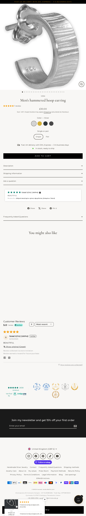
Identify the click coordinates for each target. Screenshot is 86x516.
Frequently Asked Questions (15, 217)
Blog (61, 475)
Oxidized (51, 123)
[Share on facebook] (4, 357)
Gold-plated (39, 123)
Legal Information (49, 475)
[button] (8, 106)
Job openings (70, 475)
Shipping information (12, 173)
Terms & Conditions (32, 475)
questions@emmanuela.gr (49, 498)
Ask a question (9, 181)
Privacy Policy (16, 475)
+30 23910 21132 (33, 498)
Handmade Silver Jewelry (17, 467)
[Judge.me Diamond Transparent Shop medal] (36, 386)
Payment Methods (58, 471)
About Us (22, 471)
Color (43, 118)
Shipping (47, 112)
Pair (47, 137)
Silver (33, 123)
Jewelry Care (11, 471)
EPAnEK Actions (42, 478)
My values (32, 471)
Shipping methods (71, 467)
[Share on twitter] (9, 358)
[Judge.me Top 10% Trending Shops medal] (55, 394)
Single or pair (43, 131)
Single (38, 137)
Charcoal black (45, 123)
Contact (33, 467)
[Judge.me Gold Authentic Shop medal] (55, 386)
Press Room (44, 471)
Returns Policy (74, 471)
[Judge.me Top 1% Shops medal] (74, 386)
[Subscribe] (75, 425)
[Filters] (31, 324)
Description (8, 166)
